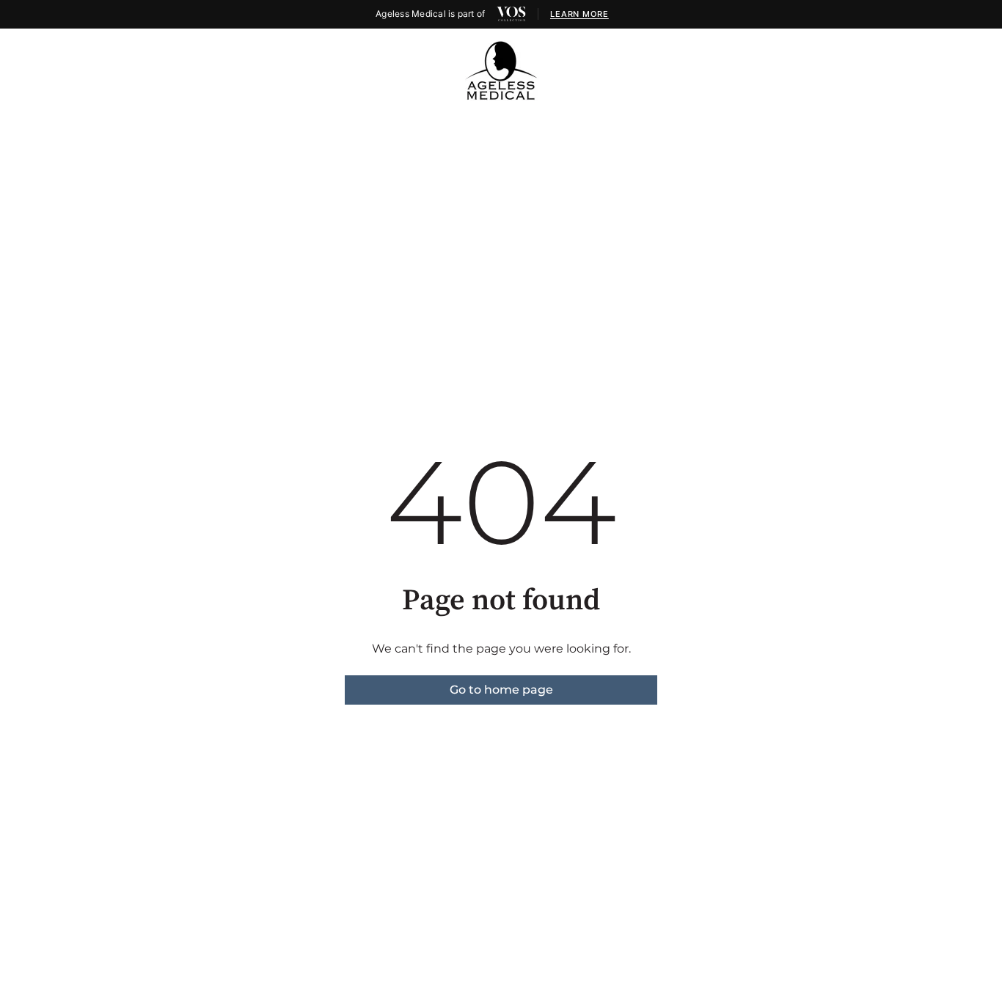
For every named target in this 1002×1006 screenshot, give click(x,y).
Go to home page (501, 690)
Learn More (579, 14)
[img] (511, 14)
